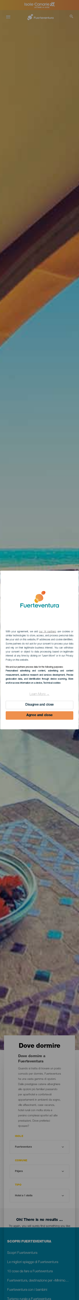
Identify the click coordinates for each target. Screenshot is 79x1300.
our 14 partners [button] (47, 631)
